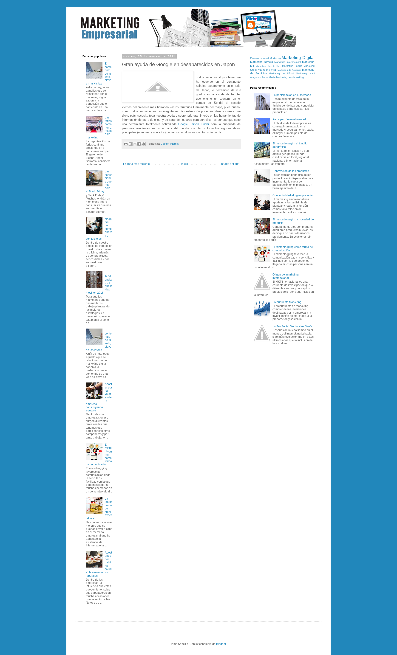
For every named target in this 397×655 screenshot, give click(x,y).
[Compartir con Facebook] (139, 144)
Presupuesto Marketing (286, 302)
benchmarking (296, 77)
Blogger (221, 644)
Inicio (184, 164)
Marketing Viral (267, 69)
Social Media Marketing (274, 77)
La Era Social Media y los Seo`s (292, 326)
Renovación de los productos (290, 171)
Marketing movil (305, 73)
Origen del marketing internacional (285, 276)
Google (165, 143)
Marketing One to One (268, 66)
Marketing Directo (261, 62)
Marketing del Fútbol (281, 73)
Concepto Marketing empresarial (292, 195)
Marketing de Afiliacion (289, 70)
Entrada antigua (229, 164)
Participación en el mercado (289, 119)
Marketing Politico (292, 66)
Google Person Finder (193, 124)
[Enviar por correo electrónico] (126, 144)
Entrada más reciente (136, 164)
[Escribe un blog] (130, 144)
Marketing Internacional (287, 62)
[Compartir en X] (134, 144)
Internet (174, 143)
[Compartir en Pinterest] (143, 144)
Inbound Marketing (270, 58)
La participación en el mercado (291, 95)
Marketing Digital (298, 57)
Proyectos (255, 77)
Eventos (254, 58)
